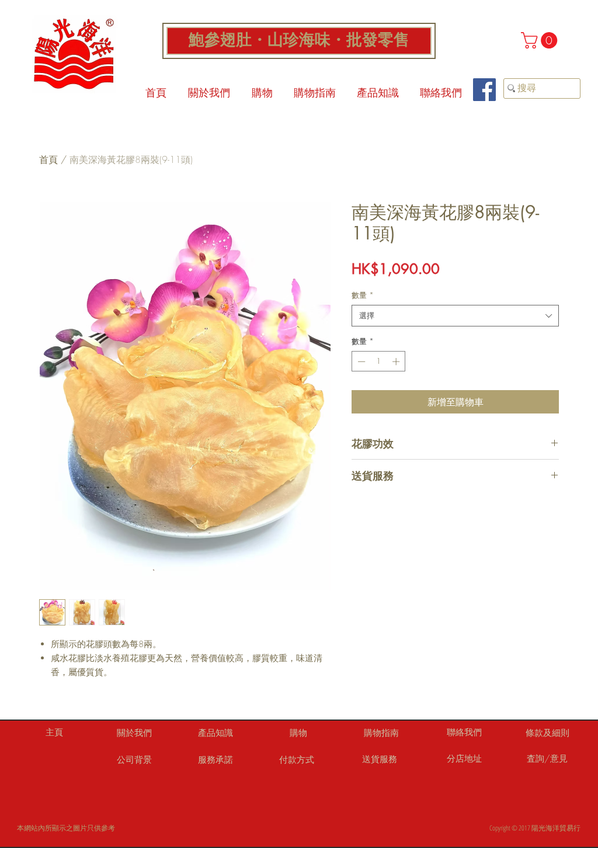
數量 (363, 295)
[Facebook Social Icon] (484, 89)
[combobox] (455, 315)
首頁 (48, 159)
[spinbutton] (378, 361)
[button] (541, 40)
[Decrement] (360, 361)
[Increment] (397, 361)
